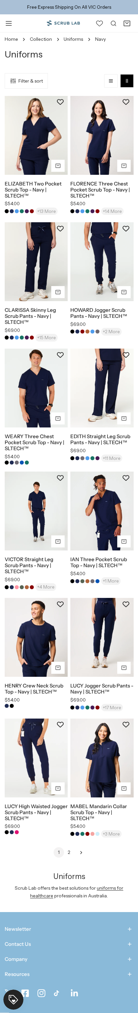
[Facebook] (25, 993)
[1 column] (111, 81)
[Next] (79, 852)
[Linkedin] (74, 993)
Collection (41, 39)
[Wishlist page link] (99, 23)
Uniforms (73, 39)
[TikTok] (58, 993)
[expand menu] (9, 23)
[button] (127, 23)
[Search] (113, 23)
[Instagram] (41, 993)
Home (11, 39)
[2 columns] (127, 81)
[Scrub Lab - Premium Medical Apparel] (63, 23)
